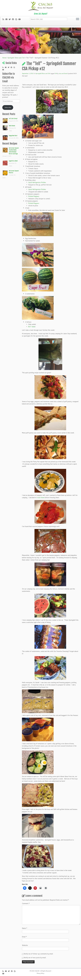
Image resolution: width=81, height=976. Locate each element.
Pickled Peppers (33, 196)
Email (24, 937)
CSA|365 (36, 971)
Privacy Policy (40, 973)
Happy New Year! (13, 135)
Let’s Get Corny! (13, 118)
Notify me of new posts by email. (35, 958)
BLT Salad (31, 327)
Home (4, 58)
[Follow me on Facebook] (13, 19)
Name (24, 928)
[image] (52, 101)
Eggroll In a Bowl (13, 161)
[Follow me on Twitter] (10, 19)
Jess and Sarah (63, 73)
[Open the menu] (77, 19)
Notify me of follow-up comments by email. (38, 954)
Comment (26, 903)
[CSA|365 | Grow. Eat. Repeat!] (40, 6)
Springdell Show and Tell (16, 58)
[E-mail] (7, 19)
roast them (40, 497)
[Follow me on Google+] (16, 19)
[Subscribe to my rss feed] (3, 19)
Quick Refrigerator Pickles (37, 182)
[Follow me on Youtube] (20, 19)
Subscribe (8, 107)
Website (25, 945)
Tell (56, 73)
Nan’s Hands (12, 125)
